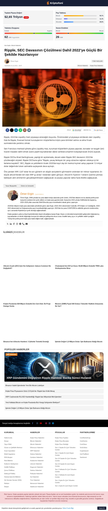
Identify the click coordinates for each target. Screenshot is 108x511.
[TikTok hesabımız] (42, 507)
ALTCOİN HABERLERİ (10, 26)
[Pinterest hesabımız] (50, 507)
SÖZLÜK (6, 34)
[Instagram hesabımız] (25, 507)
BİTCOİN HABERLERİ (10, 21)
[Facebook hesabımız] (8, 507)
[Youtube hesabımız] (33, 507)
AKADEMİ (6, 30)
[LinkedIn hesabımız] (58, 507)
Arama (86, 10)
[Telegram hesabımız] (67, 507)
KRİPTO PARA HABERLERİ (12, 17)
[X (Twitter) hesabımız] (17, 507)
